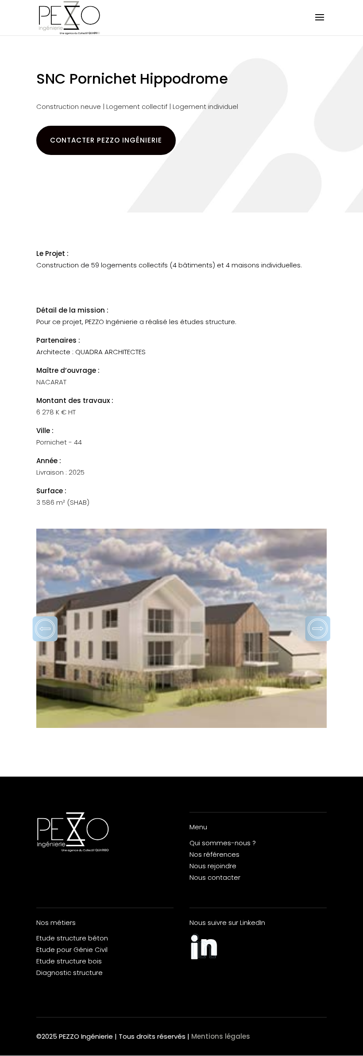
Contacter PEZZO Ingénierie (106, 140)
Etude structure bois (69, 961)
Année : (48, 460)
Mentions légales (220, 1036)
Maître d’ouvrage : (68, 370)
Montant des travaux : (74, 400)
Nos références (214, 854)
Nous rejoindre (212, 865)
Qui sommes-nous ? (222, 842)
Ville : (45, 430)
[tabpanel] (181, 628)
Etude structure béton (72, 938)
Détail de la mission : (72, 310)
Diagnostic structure (69, 972)
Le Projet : (52, 253)
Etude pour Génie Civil (72, 949)
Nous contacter (214, 877)
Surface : (51, 490)
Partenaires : (58, 340)
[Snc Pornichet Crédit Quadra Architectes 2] (181, 628)
